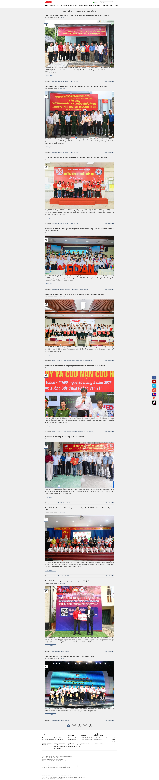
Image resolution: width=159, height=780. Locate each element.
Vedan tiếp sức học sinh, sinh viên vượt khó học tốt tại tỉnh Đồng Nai (69, 656)
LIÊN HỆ (116, 5)
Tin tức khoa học (85, 743)
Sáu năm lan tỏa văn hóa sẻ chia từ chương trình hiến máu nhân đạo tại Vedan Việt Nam (76, 157)
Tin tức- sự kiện (45, 737)
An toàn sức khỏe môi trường (59, 360)
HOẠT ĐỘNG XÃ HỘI (99, 5)
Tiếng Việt (97, 2)
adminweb (62, 17)
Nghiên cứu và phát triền (87, 737)
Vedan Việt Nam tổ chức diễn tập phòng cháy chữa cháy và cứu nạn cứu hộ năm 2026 (75, 366)
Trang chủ (48, 5)
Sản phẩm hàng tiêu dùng (74, 746)
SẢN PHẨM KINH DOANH (70, 5)
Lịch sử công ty (57, 748)
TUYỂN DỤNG (109, 5)
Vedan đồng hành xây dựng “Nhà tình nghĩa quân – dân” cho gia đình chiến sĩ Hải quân (76, 86)
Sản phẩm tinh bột (72, 739)
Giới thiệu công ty (58, 744)
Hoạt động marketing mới (48, 739)
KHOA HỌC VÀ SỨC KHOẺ (85, 5)
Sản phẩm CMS (71, 743)
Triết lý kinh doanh (58, 739)
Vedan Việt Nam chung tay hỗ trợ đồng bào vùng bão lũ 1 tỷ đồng (68, 581)
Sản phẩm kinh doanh (71, 734)
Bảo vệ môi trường (98, 739)
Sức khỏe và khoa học (84, 734)
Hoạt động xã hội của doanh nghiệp (98, 734)
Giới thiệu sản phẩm (46, 744)
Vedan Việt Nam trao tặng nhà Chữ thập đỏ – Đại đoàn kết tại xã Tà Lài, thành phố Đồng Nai (77, 15)
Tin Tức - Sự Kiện (73, 81)
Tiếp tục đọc (50, 75)
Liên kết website (64, 81)
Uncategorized (88, 360)
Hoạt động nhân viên (57, 289)
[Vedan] (53, 2)
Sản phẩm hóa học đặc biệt (74, 744)
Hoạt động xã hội (56, 81)
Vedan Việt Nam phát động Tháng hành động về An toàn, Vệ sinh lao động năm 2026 (74, 294)
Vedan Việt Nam (58, 734)
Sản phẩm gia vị (72, 737)
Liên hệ (113, 734)
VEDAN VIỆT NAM (57, 5)
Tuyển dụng (108, 734)
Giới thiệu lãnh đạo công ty (60, 746)
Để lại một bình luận (109, 81)
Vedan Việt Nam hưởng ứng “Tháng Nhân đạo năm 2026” (65, 437)
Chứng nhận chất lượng (86, 739)
